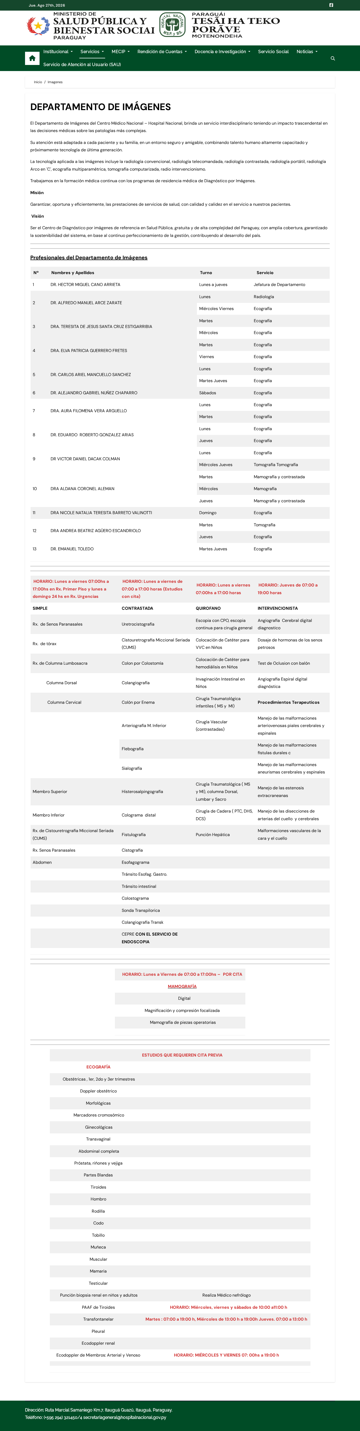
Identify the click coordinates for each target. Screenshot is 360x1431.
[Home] (32, 58)
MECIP (119, 51)
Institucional (56, 51)
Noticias (306, 51)
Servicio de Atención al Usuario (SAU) (82, 64)
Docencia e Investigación (221, 51)
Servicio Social (273, 51)
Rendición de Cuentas (161, 51)
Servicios (91, 51)
